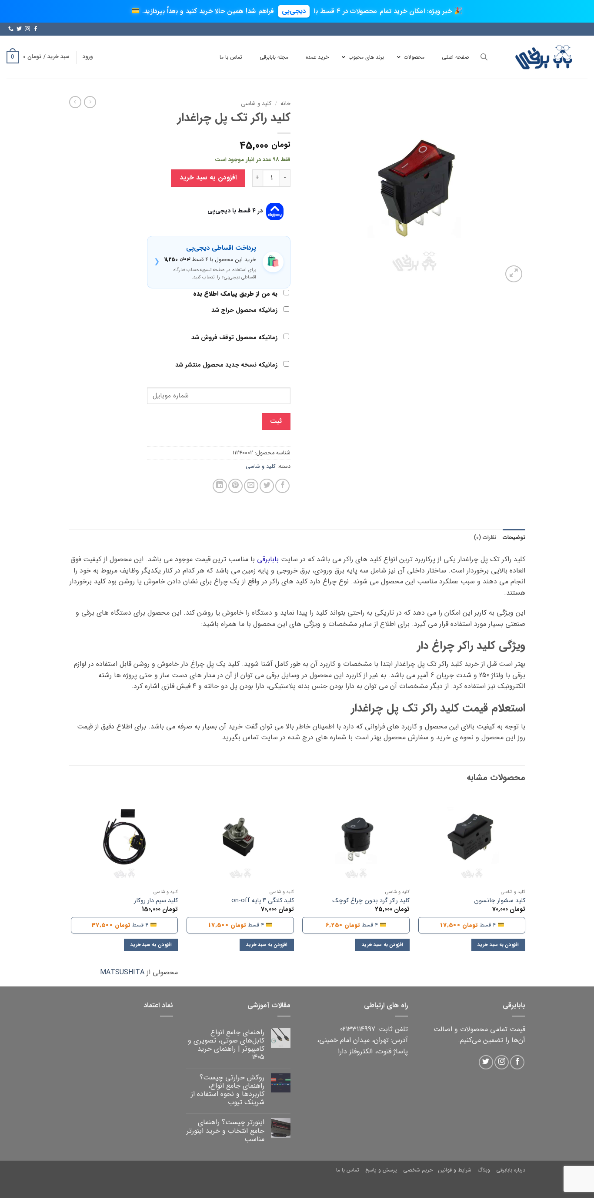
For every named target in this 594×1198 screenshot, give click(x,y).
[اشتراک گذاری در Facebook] (282, 486)
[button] (88, 57)
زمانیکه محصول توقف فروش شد (235, 338)
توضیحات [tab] (514, 537)
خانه (285, 103)
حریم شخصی (418, 1170)
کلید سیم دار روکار (156, 901)
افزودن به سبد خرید (208, 177)
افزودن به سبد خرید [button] (498, 945)
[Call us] (10, 29)
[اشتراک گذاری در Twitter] (267, 486)
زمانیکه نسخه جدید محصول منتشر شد (227, 365)
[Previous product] (75, 102)
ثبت (276, 421)
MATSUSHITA (122, 972)
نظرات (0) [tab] (485, 537)
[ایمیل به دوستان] (251, 486)
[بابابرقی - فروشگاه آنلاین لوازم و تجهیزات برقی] (544, 57)
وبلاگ (483, 1170)
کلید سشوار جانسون (499, 901)
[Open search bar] (484, 57)
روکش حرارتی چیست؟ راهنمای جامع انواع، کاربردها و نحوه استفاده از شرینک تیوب (227, 1090)
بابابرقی (268, 559)
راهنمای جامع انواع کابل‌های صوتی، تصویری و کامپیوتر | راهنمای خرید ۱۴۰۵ (226, 1045)
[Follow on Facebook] (35, 29)
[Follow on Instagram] (27, 29)
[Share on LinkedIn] (220, 486)
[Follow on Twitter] (19, 29)
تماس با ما (347, 1170)
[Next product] (90, 102)
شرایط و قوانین (454, 1170)
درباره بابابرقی (510, 1170)
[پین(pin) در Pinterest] (235, 486)
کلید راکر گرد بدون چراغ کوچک (371, 901)
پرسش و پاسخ (381, 1170)
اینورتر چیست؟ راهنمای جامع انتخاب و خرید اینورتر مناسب (225, 1130)
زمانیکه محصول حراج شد (245, 310)
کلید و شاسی (256, 103)
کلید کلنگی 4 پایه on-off (262, 901)
